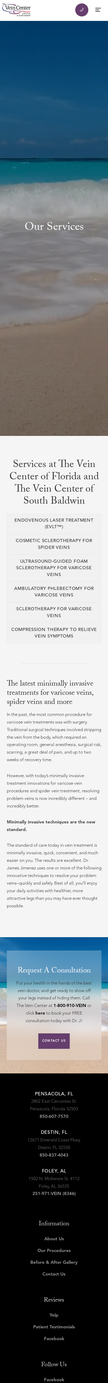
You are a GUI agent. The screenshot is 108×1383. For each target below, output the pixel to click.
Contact (11, 136)
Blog (7, 124)
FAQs (8, 89)
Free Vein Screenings (27, 113)
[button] (54, 43)
